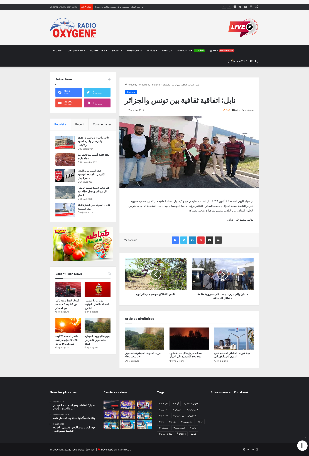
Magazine (192, 50)
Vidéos (150, 50)
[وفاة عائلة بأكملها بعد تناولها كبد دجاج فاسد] (65, 159)
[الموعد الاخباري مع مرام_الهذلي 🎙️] (127, 414)
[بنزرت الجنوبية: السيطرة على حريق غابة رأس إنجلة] (144, 338)
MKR (222, 50)
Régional (155, 84)
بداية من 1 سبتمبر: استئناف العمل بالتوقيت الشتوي (97, 304)
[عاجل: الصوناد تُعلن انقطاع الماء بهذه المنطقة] (65, 209)
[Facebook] (175, 240)
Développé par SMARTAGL (116, 449)
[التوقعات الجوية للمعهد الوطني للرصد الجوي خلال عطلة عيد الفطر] (65, 192)
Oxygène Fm (75, 50)
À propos (181, 433)
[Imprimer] (218, 240)
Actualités (97, 50)
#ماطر (193, 427)
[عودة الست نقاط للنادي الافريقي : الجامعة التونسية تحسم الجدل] (65, 175)
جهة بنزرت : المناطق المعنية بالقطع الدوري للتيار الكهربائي (232, 354)
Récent (79, 124)
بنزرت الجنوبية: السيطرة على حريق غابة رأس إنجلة (143, 354)
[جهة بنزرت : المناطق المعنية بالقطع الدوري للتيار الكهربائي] (234, 338)
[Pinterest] (201, 240)
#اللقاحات (163, 415)
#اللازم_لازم (192, 409)
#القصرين (163, 409)
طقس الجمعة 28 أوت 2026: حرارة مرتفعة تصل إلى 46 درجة (66, 340)
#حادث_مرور (187, 421)
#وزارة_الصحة (165, 433)
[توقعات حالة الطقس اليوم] (111, 414)
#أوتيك (176, 403)
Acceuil (57, 50)
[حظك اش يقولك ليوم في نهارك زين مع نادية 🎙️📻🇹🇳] (111, 424)
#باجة (161, 421)
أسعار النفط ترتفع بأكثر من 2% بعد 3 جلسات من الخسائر (67, 304)
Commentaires (102, 124)
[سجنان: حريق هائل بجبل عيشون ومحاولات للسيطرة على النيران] (189, 338)
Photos (167, 50)
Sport (116, 50)
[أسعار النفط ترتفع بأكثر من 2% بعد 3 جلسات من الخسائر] (68, 289)
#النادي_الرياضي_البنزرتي (184, 415)
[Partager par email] (209, 240)
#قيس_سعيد (179, 427)
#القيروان (177, 409)
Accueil (131, 84)
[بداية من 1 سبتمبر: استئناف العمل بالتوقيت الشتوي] (98, 289)
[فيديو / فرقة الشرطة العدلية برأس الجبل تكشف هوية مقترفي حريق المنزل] (111, 404)
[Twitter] (183, 240)
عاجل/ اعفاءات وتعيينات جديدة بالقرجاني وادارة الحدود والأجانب (93, 141)
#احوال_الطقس (191, 403)
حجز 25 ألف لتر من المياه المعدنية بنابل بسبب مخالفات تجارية (125, 6)
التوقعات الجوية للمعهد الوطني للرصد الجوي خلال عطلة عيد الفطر (93, 191)
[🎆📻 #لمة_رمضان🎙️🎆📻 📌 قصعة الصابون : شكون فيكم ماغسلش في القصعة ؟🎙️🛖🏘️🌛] (144, 404)
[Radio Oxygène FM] (73, 27)
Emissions (133, 50)
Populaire (60, 124)
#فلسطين (163, 427)
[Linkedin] (192, 240)
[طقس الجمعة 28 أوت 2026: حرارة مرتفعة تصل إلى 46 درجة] (68, 325)
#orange (163, 403)
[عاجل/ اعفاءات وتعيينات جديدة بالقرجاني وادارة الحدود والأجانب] (65, 142)
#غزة (200, 421)
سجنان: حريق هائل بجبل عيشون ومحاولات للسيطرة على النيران (186, 354)
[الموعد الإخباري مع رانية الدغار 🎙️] (127, 404)
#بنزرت (172, 421)
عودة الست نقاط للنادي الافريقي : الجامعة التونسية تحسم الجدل (91, 174)
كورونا (193, 433)
